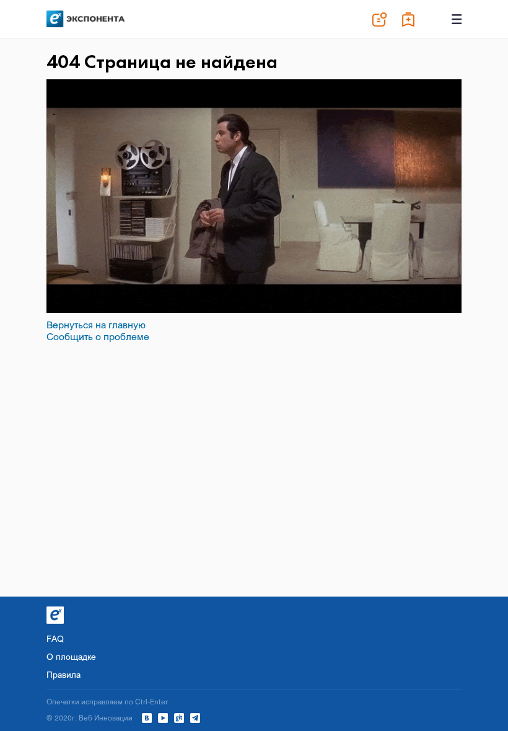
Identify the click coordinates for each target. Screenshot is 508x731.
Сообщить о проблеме (97, 336)
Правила (63, 674)
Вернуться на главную (96, 324)
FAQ (55, 638)
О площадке (71, 656)
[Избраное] (408, 19)
